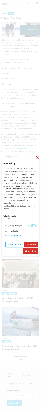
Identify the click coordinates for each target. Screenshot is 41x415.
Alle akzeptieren (30, 251)
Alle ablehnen (31, 244)
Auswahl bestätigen (14, 244)
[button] (14, 235)
